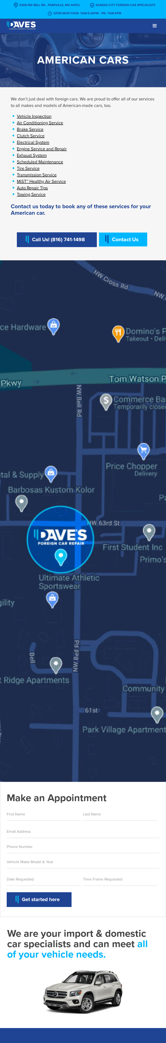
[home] (21, 25)
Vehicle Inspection (34, 116)
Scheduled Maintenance (40, 162)
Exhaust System (32, 155)
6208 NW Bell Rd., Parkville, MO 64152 (49, 5)
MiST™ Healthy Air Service (41, 181)
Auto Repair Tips (32, 188)
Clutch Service (31, 136)
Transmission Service (37, 175)
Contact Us (125, 239)
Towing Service (31, 194)
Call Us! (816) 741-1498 (58, 239)
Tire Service (28, 168)
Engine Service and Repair (42, 149)
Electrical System (33, 142)
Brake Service (30, 129)
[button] (154, 26)
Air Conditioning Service (40, 123)
